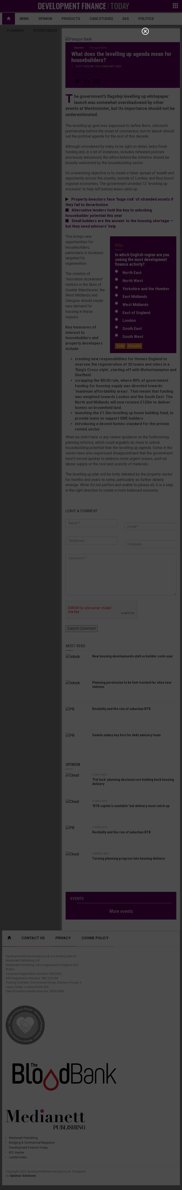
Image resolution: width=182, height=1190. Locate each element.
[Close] (145, 31)
